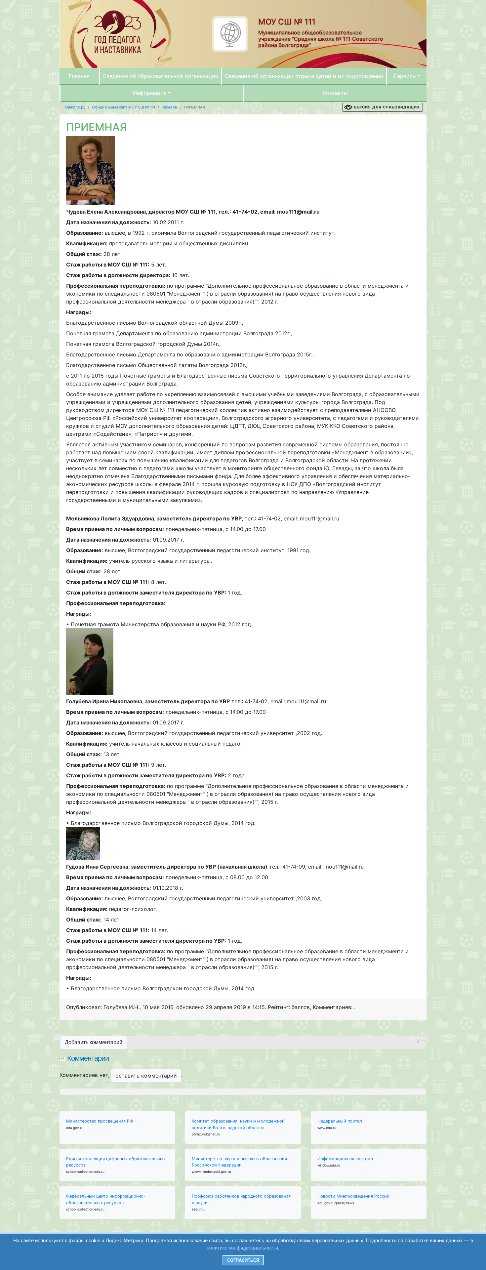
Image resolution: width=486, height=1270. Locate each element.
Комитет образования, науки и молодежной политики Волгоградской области (238, 1124)
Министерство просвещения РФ (99, 1121)
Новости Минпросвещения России (353, 1196)
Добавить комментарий (93, 1042)
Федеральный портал (339, 1121)
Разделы (170, 107)
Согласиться (243, 1260)
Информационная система (345, 1158)
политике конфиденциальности (242, 1247)
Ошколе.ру (75, 107)
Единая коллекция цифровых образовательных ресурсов (116, 1162)
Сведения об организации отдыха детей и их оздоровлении (304, 76)
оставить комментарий (146, 1075)
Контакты (335, 93)
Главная (79, 76)
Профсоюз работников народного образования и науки (241, 1199)
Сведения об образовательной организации (160, 76)
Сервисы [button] (405, 76)
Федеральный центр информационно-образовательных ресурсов (105, 1199)
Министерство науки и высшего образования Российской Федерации (239, 1162)
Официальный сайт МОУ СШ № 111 (123, 107)
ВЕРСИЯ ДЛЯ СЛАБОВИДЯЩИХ (387, 107)
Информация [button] (150, 93)
